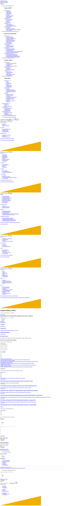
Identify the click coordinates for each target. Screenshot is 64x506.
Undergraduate (8, 11)
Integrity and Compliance (10, 41)
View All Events (3, 410)
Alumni (5, 70)
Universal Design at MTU (10, 100)
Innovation (6, 47)
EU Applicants (8, 20)
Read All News (2, 372)
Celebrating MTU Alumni (10, 74)
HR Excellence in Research (10, 40)
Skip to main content (3, 0)
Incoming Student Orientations (11, 25)
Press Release (6, 104)
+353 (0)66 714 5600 (5, 450)
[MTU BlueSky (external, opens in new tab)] (2, 422)
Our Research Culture (9, 39)
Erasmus (7, 21)
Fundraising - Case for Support (11, 63)
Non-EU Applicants (9, 19)
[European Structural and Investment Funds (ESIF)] (5, 467)
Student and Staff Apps (8, 114)
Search (12, 317)
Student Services (9, 85)
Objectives (4, 205)
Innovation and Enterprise (10, 48)
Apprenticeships (9, 13)
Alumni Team (8, 73)
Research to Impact (3, 204)
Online (3, 320)
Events (5, 105)
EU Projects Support (9, 50)
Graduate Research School (8, 53)
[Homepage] (4, 193)
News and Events (9, 75)
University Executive (9, 95)
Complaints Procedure (5, 461)
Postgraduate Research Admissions (11, 55)
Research (5, 35)
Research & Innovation (6, 31)
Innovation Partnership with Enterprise (12, 52)
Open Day (4, 489)
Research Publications (7, 106)
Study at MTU (4, 5)
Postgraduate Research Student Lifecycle (8, 220)
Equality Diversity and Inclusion (11, 97)
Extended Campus (9, 64)
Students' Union (4, 275)
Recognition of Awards (10, 98)
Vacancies (8, 99)
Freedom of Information (6, 460)
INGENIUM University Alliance (7, 241)
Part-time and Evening (9, 15)
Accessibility (4, 464)
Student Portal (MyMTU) (8, 112)
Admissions (2, 168)
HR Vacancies (4, 494)
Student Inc (8, 67)
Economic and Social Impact (10, 91)
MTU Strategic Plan (5, 491)
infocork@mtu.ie (5, 442)
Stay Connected (8, 71)
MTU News (4, 486)
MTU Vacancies (9, 42)
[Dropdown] (13, 5)
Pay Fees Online (9, 30)
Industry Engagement (9, 46)
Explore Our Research (9, 37)
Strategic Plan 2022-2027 (10, 89)
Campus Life (6, 80)
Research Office (9, 43)
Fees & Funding (7, 26)
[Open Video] (3, 347)
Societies (7, 82)
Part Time (3, 319)
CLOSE (11, 121)
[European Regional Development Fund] (12, 468)
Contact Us (8, 101)
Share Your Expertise (9, 72)
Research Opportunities (10, 45)
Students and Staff (5, 111)
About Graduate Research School (11, 54)
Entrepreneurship (7, 66)
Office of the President (10, 94)
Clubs (7, 81)
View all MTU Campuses (6, 451)
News (7, 92)
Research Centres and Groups (11, 38)
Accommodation (5, 276)
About (5, 93)
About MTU (4, 76)
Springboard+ (8, 17)
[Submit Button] (16, 483)
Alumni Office (4, 487)
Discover (5, 87)
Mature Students (5, 156)
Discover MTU (2, 314)
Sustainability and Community (11, 90)
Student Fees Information (10, 28)
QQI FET (8, 14)
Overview (6, 62)
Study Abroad (8, 22)
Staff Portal (6, 113)
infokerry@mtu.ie (5, 449)
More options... (2, 321)
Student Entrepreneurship (10, 49)
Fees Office (8, 27)
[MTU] (32, 1)
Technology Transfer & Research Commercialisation (14, 51)
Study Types (6, 10)
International (6, 18)
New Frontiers (8, 68)
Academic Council (7, 109)
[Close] (0, 426)
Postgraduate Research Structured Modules (13, 56)
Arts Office (4, 240)
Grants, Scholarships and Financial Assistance (13, 29)
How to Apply (4, 170)
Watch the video (3, 343)
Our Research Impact (9, 36)
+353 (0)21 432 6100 (5, 443)
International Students (5, 493)
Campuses (8, 88)
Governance (8, 96)
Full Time (3, 318)
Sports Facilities (8, 83)
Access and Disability (5, 171)
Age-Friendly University (6, 290)
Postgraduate (8, 12)
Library (7, 84)
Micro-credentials (9, 16)
